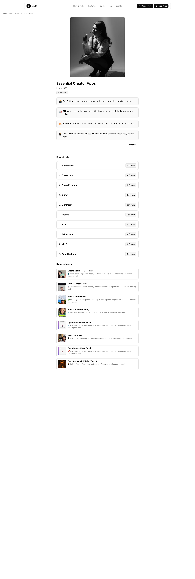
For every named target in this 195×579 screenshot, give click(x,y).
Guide (102, 6)
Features (92, 6)
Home (4, 13)
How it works (78, 6)
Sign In (119, 6)
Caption (133, 145)
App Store (163, 6)
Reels (11, 13)
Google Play (146, 6)
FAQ (110, 6)
